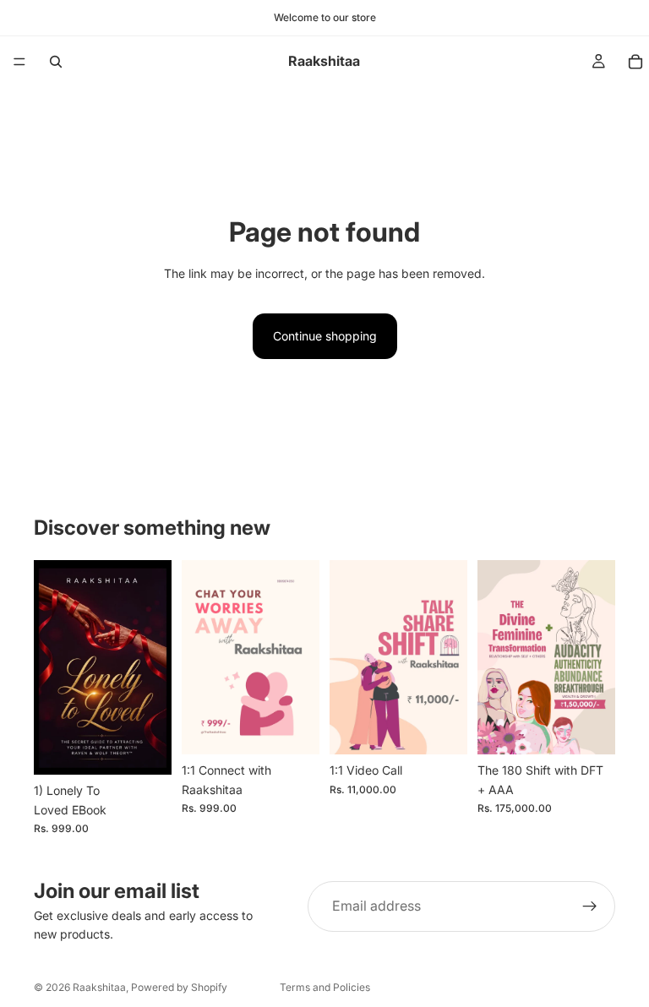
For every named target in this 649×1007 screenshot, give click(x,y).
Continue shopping (325, 336)
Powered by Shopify (179, 987)
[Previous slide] (52, 667)
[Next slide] (153, 667)
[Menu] (19, 61)
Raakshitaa (99, 987)
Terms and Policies (325, 987)
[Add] (145, 748)
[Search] (55, 61)
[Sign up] (590, 906)
